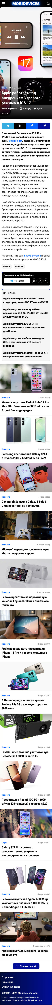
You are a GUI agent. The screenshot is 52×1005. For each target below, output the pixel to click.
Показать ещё (28, 966)
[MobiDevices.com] (26, 3)
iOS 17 (20, 266)
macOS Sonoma (32, 255)
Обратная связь (11, 986)
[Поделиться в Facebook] (32, 126)
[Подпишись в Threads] (40, 280)
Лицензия (7, 982)
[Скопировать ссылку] (44, 126)
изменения (15, 140)
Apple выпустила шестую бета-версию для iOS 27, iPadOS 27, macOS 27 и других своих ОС (25, 313)
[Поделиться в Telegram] (8, 126)
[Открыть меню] (3, 3)
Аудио (39, 108)
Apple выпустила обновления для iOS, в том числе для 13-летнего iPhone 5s (23, 342)
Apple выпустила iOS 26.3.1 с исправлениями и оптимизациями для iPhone (24, 327)
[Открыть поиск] (48, 3)
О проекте (7, 977)
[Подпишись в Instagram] (45, 280)
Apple (7, 266)
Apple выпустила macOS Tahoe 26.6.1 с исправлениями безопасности (25, 354)
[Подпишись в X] (34, 280)
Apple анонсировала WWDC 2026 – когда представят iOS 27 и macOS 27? (25, 300)
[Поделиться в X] (20, 126)
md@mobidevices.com (31, 1000)
